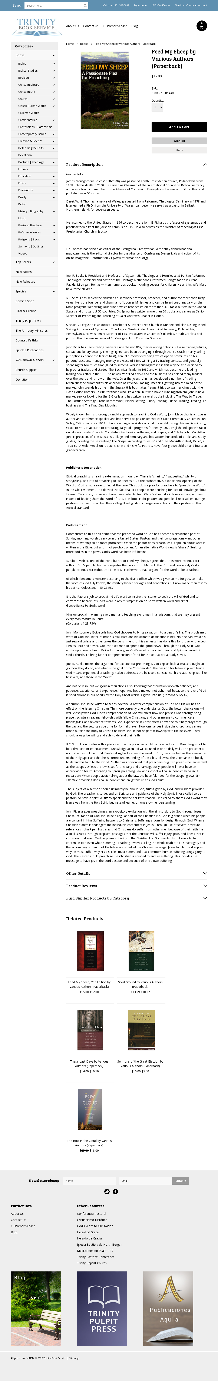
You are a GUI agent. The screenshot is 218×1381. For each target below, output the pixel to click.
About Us (72, 26)
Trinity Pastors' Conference (96, 1257)
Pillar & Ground (26, 311)
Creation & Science (30, 141)
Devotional (25, 155)
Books (20, 55)
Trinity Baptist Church (92, 1263)
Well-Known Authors (30, 360)
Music (22, 218)
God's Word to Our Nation (95, 1226)
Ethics (22, 183)
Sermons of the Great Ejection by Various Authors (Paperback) (140, 1063)
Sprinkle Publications (30, 350)
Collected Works (28, 113)
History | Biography (30, 211)
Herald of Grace (88, 1232)
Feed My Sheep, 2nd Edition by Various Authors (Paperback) (89, 984)
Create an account (196, 5)
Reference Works (29, 232)
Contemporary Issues (32, 134)
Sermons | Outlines (31, 246)
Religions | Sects (29, 239)
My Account (141, 5)
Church (22, 99)
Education (24, 176)
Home (70, 44)
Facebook (115, 1191)
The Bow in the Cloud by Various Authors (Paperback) (89, 1143)
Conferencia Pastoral (91, 1214)
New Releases (25, 281)
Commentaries (27, 120)
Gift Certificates (161, 5)
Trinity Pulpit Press (28, 321)
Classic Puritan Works (32, 106)
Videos (22, 253)
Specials (21, 291)
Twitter (107, 1191)
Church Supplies (26, 370)
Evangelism (25, 190)
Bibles (22, 63)
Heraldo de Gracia (89, 1238)
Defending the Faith (31, 148)
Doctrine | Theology (31, 162)
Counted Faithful (27, 340)
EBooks (23, 169)
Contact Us (91, 26)
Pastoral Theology (30, 225)
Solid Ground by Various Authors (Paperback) (140, 984)
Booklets (24, 78)
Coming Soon (25, 301)
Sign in (178, 5)
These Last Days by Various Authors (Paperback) (89, 1063)
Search (17, 5)
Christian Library (28, 85)
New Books (24, 272)
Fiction (22, 204)
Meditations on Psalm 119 (95, 1251)
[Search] (85, 5)
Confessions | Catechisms (35, 127)
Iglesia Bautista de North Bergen (99, 1244)
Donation (22, 379)
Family (22, 197)
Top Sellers (23, 262)
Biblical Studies (28, 70)
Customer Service (115, 26)
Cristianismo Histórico (92, 1220)
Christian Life (26, 92)
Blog (134, 26)
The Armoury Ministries (32, 330)
